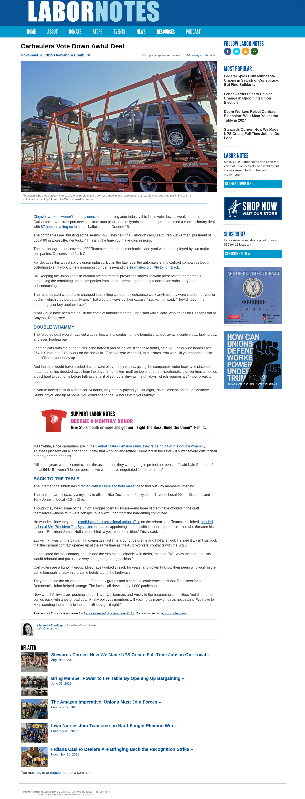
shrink (208, 55)
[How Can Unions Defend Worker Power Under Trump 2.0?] (253, 387)
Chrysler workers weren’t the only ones (64, 217)
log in (40, 772)
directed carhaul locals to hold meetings (109, 486)
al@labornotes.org (48, 628)
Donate (75, 31)
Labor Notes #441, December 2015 (109, 613)
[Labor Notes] (93, 11)
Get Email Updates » (240, 184)
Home (31, 31)
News (141, 31)
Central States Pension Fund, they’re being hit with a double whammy (150, 446)
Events (119, 31)
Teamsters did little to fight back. (155, 267)
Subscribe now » (237, 254)
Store (97, 31)
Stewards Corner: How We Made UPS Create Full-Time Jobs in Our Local (252, 134)
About (52, 31)
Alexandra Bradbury (73, 55)
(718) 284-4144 (102, 792)
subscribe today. (176, 613)
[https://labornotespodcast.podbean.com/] (253, 322)
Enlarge (196, 55)
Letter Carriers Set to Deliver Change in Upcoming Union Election (248, 98)
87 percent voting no (57, 227)
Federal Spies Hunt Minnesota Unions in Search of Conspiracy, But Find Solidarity (251, 80)
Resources (166, 31)
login (150, 55)
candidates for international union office (109, 522)
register (161, 55)
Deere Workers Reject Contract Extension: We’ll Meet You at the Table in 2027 (251, 116)
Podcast (193, 31)
